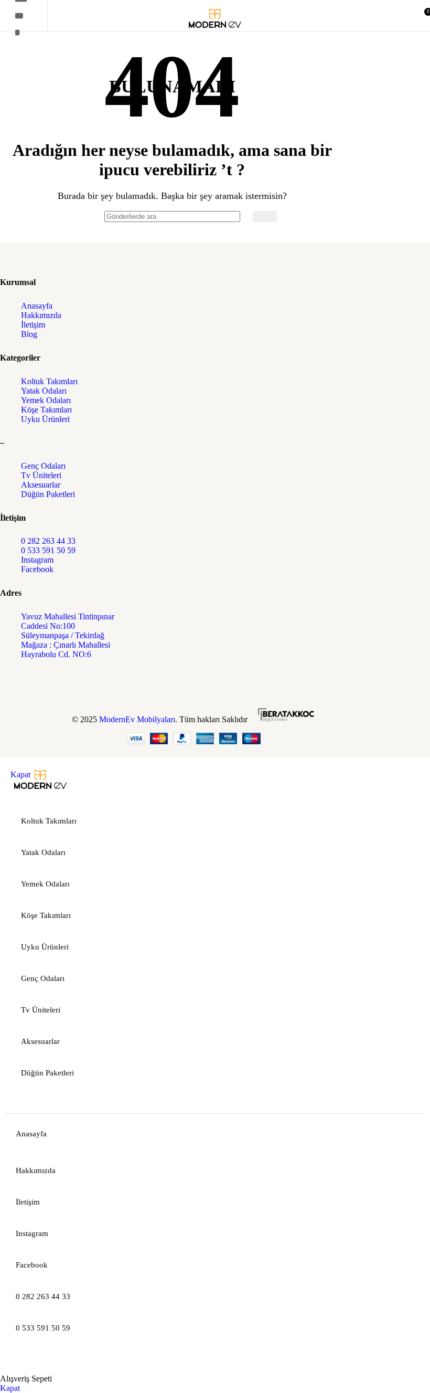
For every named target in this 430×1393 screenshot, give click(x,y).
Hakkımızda (41, 315)
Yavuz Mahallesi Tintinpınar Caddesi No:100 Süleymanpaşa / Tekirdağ (67, 626)
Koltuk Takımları (49, 381)
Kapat (20, 774)
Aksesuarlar (40, 484)
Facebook (37, 569)
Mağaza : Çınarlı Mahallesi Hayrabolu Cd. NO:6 (65, 649)
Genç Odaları (43, 465)
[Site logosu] (215, 33)
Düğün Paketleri (48, 494)
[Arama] (265, 216)
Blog (29, 334)
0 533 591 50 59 (48, 550)
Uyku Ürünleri (45, 419)
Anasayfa (36, 305)
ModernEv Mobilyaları (137, 719)
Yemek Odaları (46, 400)
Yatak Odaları (44, 390)
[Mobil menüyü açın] (21, 15)
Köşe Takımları (46, 409)
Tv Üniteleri (41, 475)
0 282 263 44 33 (48, 540)
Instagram (37, 559)
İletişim (33, 324)
